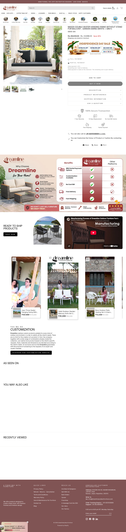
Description (95, 90)
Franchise (65, 500)
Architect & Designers (69, 489)
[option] (26, 288)
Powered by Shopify (63, 525)
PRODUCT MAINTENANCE (95, 94)
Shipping (71, 38)
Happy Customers (85, 13)
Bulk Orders (65, 494)
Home (3, 13)
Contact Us (37, 503)
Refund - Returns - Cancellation (44, 492)
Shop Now (10, 234)
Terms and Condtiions (41, 494)
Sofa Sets (10, 13)
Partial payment (77, 62)
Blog (35, 506)
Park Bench (52, 13)
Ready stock (72, 13)
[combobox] (61, 8)
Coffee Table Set (22, 13)
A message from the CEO (70, 503)
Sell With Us (65, 492)
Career (64, 497)
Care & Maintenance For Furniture (45, 500)
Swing (33, 13)
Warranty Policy (39, 497)
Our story (65, 506)
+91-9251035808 (92, 134)
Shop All (62, 13)
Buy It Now (95, 83)
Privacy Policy (38, 489)
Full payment (76, 59)
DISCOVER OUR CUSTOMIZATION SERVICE (31, 352)
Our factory (65, 509)
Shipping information (95, 99)
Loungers (41, 13)
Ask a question (95, 103)
